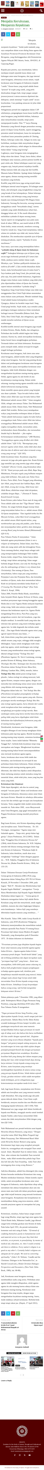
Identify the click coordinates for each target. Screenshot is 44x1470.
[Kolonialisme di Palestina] (36, 1361)
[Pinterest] (13, 34)
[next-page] (23, 1375)
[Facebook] (3, 34)
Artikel (7, 15)
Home (2, 15)
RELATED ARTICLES (14, 1353)
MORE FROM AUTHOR (29, 1353)
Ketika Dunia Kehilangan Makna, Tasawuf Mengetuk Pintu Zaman (6, 1369)
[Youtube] (29, 1455)
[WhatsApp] (18, 34)
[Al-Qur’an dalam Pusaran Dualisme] (22, 1361)
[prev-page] (21, 1375)
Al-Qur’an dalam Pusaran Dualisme (20, 1368)
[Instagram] (19, 1455)
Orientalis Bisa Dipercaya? (37, 1324)
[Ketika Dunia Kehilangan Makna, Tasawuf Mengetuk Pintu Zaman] (7, 1361)
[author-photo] (22, 1340)
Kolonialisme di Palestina (34, 1368)
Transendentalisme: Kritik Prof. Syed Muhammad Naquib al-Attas (10, 1326)
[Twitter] (8, 34)
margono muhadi (8, 29)
